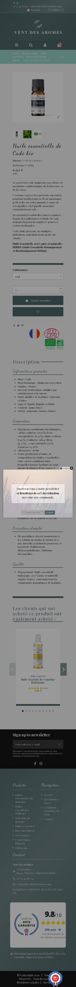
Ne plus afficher (66, 468)
